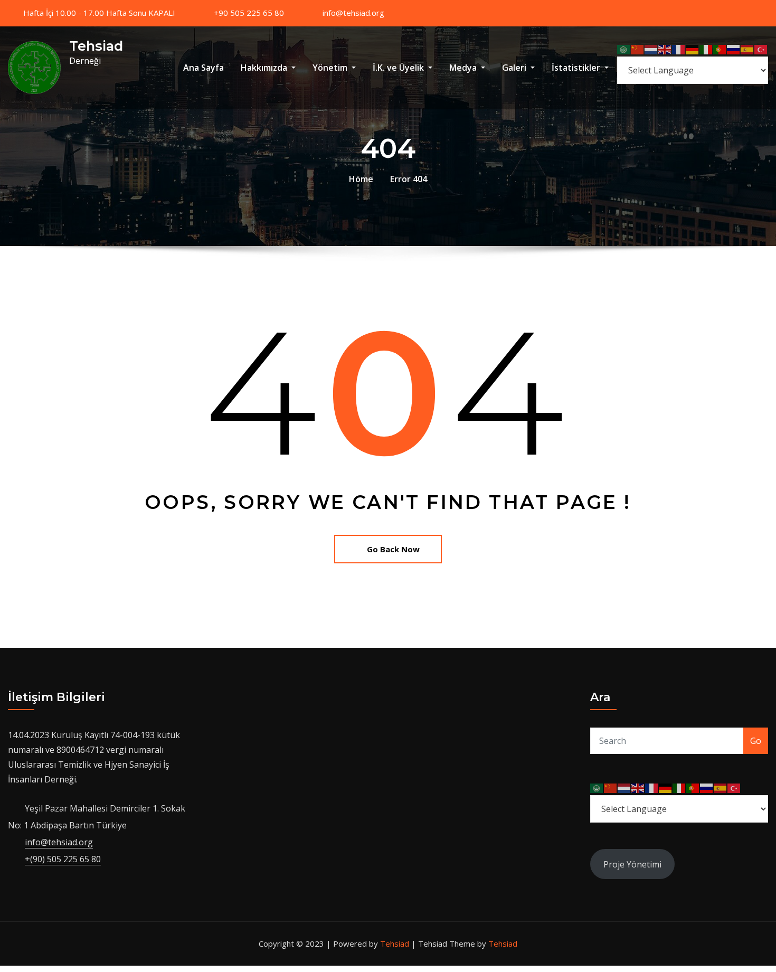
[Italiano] (706, 49)
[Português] (720, 49)
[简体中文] (638, 49)
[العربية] (624, 49)
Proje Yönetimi (632, 864)
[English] (665, 49)
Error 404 (408, 179)
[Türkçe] (761, 49)
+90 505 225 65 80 (249, 12)
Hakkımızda (265, 67)
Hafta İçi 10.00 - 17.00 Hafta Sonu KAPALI (99, 12)
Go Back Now (393, 549)
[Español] (747, 49)
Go (755, 741)
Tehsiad (96, 45)
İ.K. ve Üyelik (399, 67)
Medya (464, 67)
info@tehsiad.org (353, 12)
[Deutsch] (692, 49)
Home (361, 179)
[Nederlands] (651, 49)
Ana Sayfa (203, 67)
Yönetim (331, 67)
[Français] (679, 49)
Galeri (515, 67)
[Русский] (734, 49)
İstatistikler (577, 67)
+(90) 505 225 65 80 (63, 859)
